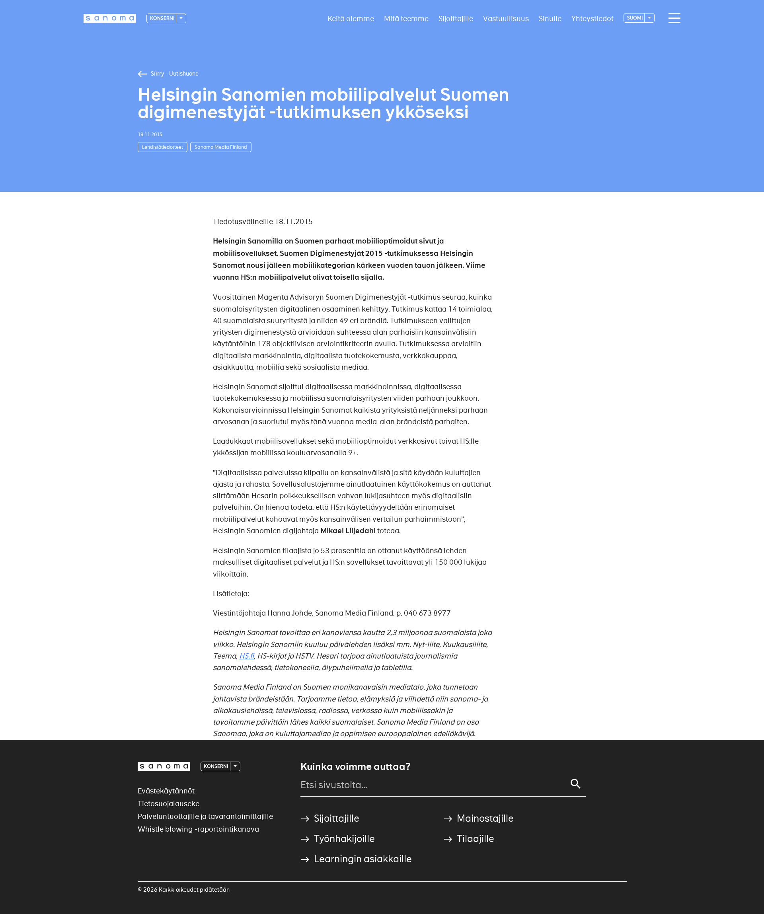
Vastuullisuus (506, 18)
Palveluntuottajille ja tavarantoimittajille (205, 816)
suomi (635, 18)
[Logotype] (164, 766)
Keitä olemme (350, 18)
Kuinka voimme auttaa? (355, 766)
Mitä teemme (406, 18)
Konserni (162, 18)
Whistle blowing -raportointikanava (198, 829)
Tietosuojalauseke (168, 803)
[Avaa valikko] (672, 18)
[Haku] (576, 784)
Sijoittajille (456, 18)
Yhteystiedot (592, 18)
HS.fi (246, 656)
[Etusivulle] (110, 18)
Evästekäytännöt (166, 790)
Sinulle (550, 18)
